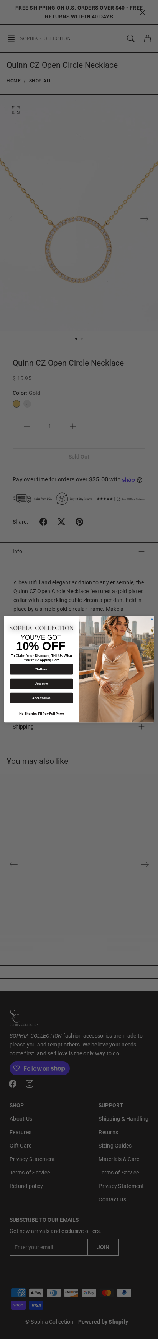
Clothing (42, 669)
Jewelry (41, 684)
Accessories (41, 698)
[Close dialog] (152, 619)
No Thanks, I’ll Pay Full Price (41, 714)
